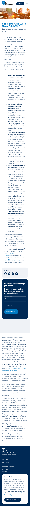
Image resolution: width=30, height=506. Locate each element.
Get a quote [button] (10, 311)
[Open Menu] (27, 4)
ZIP (6, 302)
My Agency (20, 3)
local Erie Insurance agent (13, 260)
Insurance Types (9, 296)
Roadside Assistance (8, 466)
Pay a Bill (5, 469)
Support (4, 471)
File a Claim (5, 462)
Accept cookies (11, 499)
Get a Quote (5, 459)
